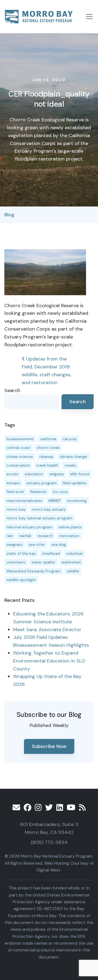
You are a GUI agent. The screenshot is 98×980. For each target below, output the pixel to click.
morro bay (16, 509)
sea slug (58, 544)
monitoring (77, 500)
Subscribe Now (49, 746)
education (34, 473)
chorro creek (48, 447)
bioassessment (20, 438)
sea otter (37, 544)
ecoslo (13, 473)
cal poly (70, 438)
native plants (70, 527)
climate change (73, 456)
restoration (69, 535)
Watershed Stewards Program (34, 571)
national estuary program (29, 527)
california (48, 438)
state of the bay (21, 553)
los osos (60, 491)
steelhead (51, 553)
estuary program (41, 482)
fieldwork (38, 491)
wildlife (73, 571)
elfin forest (80, 473)
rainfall (25, 535)
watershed (71, 562)
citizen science (20, 456)
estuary (13, 482)
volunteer (74, 553)
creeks (70, 465)
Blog (9, 214)
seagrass (14, 544)
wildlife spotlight (21, 579)
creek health (47, 465)
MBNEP (54, 500)
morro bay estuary (49, 509)
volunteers (16, 562)
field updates (75, 482)
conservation (18, 465)
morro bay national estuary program (39, 518)
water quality (43, 562)
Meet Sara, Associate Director (47, 629)
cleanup (46, 456)
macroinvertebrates (24, 500)
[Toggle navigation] (89, 16)
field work (15, 491)
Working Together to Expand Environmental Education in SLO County (49, 661)
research (45, 535)
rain (10, 535)
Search (12, 390)
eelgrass (56, 473)
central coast (18, 447)
